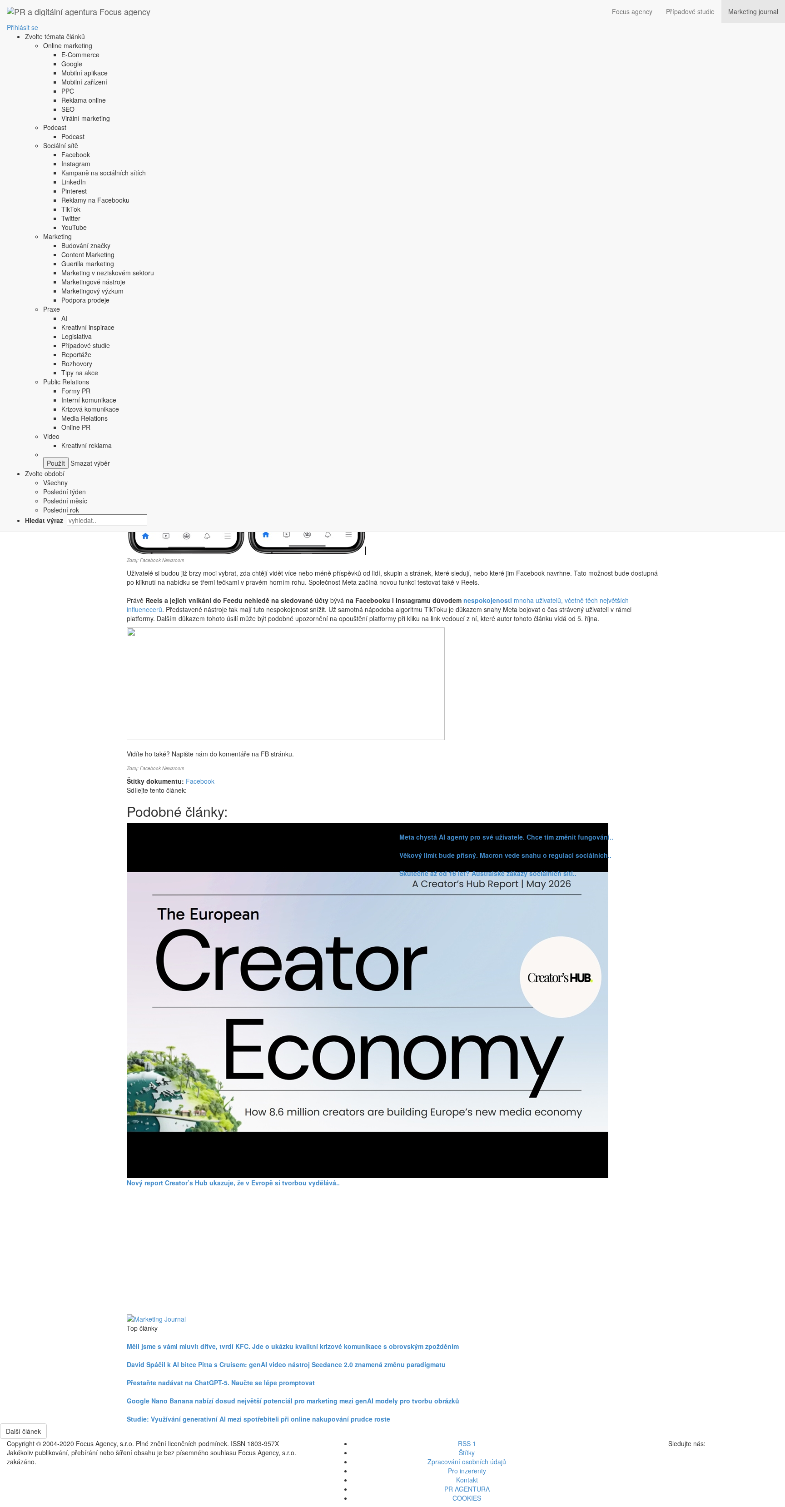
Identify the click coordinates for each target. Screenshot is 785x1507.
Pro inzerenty (467, 1470)
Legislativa (76, 336)
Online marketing (67, 45)
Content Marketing (87, 254)
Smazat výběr (89, 463)
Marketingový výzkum (92, 290)
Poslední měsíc (65, 500)
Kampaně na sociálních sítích (103, 172)
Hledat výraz (45, 520)
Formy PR (75, 390)
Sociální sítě (60, 145)
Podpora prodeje (85, 299)
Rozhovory (76, 363)
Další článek (23, 1431)
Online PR (75, 427)
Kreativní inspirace (87, 327)
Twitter (70, 218)
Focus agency (632, 11)
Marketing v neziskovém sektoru (107, 272)
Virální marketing (85, 118)
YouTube (74, 227)
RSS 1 (467, 1443)
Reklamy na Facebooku (95, 199)
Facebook (75, 154)
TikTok (70, 209)
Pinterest (74, 190)
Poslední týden (64, 491)
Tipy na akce (79, 372)
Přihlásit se (22, 27)
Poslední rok (61, 509)
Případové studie (690, 11)
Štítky (467, 1452)
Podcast (54, 127)
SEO (68, 109)
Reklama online (83, 99)
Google (71, 63)
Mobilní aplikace (84, 72)
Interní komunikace (88, 399)
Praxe (51, 308)
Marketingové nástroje (93, 281)
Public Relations (66, 381)
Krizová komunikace (90, 408)
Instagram (75, 163)
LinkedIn (73, 181)
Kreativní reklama (86, 445)
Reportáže (76, 354)
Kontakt (467, 1479)
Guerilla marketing (87, 263)
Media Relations (84, 418)
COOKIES (466, 1497)
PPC (67, 90)
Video (51, 436)
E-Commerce (80, 54)
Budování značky (85, 245)
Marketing (57, 236)
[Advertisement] (392, 1250)
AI (64, 318)
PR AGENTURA (467, 1488)
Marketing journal (753, 11)
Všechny (55, 482)
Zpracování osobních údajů (466, 1461)
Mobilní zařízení (84, 81)
